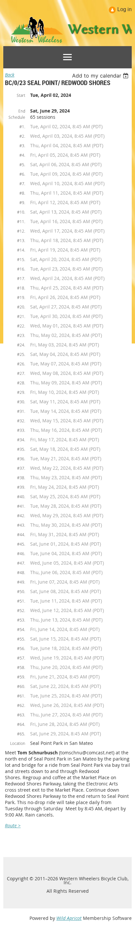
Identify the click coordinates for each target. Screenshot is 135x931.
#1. (22, 126)
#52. (21, 610)
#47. (21, 563)
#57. (21, 657)
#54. (21, 629)
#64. (21, 724)
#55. (21, 638)
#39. (21, 487)
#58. (21, 667)
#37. (21, 468)
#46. (21, 553)
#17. (21, 278)
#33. (21, 430)
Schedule (17, 117)
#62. (21, 705)
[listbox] (101, 75)
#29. (21, 392)
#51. (21, 601)
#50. (21, 591)
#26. (21, 363)
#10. (21, 212)
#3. (22, 145)
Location (17, 743)
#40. (21, 496)
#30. (21, 401)
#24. (21, 344)
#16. (21, 269)
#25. (21, 354)
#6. (22, 174)
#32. (21, 420)
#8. (22, 193)
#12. (21, 231)
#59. (21, 676)
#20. (21, 306)
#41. (21, 506)
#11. (21, 221)
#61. (21, 695)
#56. (21, 648)
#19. (21, 297)
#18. (21, 287)
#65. (21, 733)
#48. (21, 572)
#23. (21, 335)
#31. (21, 411)
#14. (21, 250)
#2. (22, 136)
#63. (21, 714)
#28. (21, 382)
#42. (21, 515)
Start (21, 95)
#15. (21, 259)
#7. (22, 183)
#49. (21, 582)
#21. (21, 316)
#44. (21, 534)
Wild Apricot (69, 918)
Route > (13, 825)
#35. (21, 449)
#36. (21, 458)
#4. (22, 155)
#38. (21, 477)
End (21, 111)
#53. (21, 620)
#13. (21, 240)
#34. (21, 439)
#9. (22, 202)
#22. (21, 325)
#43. (21, 525)
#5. (22, 164)
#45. (21, 544)
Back (9, 75)
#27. (21, 373)
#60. (21, 686)
